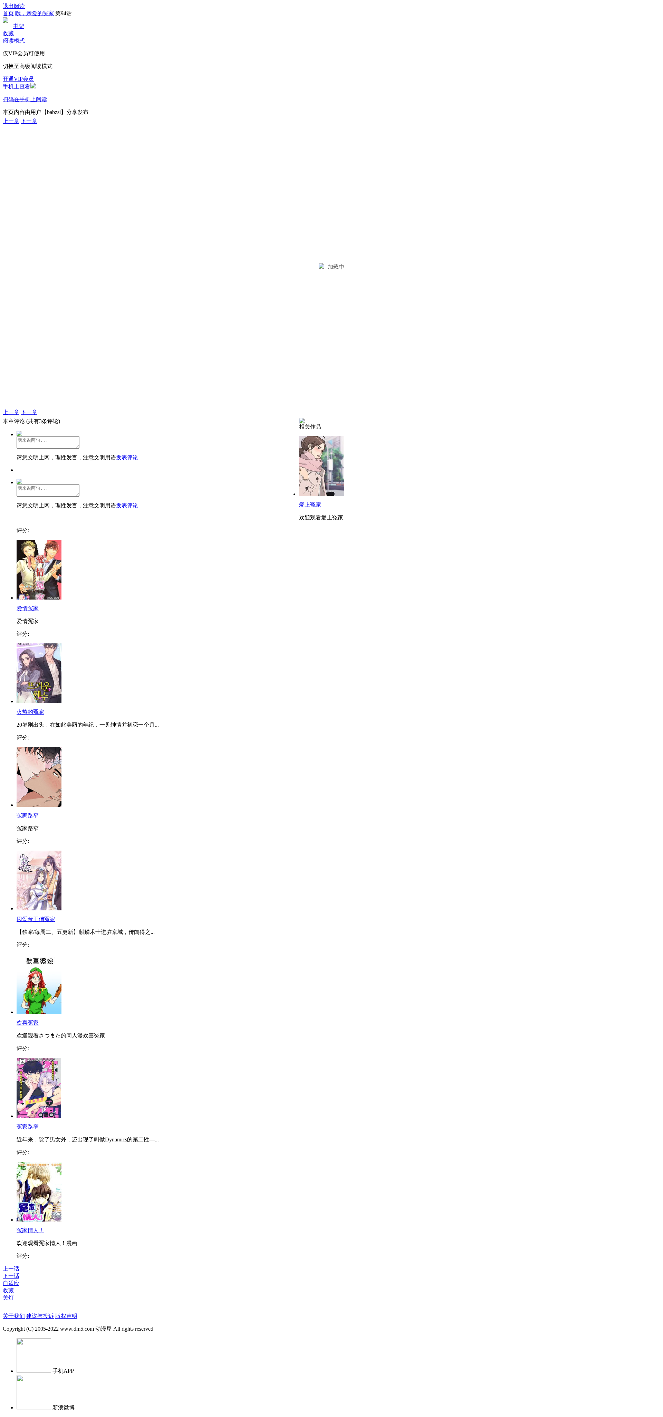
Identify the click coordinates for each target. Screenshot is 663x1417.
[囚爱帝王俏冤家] (39, 908)
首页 (8, 13)
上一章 (11, 121)
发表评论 (127, 457)
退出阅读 (14, 6)
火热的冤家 (30, 712)
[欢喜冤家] (39, 1012)
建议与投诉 (40, 1316)
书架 (18, 26)
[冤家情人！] (39, 1220)
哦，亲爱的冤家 (34, 13)
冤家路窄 (28, 815)
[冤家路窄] (39, 805)
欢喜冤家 (28, 1023)
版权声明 (66, 1316)
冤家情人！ (30, 1230)
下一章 (29, 121)
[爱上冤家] (321, 494)
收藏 (8, 33)
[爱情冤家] (39, 598)
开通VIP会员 (18, 79)
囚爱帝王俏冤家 (36, 919)
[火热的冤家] (39, 701)
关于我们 (14, 1316)
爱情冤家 (28, 608)
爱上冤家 (310, 505)
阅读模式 (14, 41)
